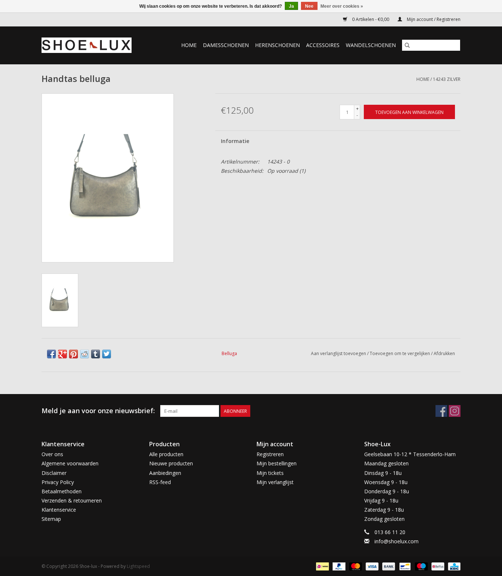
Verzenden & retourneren (72, 500)
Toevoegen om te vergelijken (400, 353)
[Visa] (371, 566)
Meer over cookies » (341, 6)
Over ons (52, 454)
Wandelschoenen (371, 45)
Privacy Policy (58, 482)
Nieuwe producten (171, 463)
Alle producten (166, 454)
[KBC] (452, 566)
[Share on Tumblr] (95, 354)
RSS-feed (160, 482)
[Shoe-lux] (92, 45)
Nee (309, 6)
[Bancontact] (404, 566)
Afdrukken (444, 353)
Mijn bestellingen (277, 463)
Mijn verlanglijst (275, 482)
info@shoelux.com (396, 541)
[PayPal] (338, 566)
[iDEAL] (321, 566)
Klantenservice (59, 509)
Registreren (270, 454)
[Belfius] (437, 566)
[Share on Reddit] (84, 354)
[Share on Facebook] (51, 354)
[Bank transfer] (388, 566)
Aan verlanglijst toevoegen (339, 353)
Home (189, 45)
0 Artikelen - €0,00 (370, 19)
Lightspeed (138, 566)
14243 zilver (446, 79)
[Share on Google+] (62, 354)
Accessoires (323, 45)
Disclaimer (54, 472)
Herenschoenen (277, 45)
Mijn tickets (270, 472)
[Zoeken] (407, 45)
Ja (291, 6)
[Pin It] (73, 354)
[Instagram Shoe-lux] (454, 411)
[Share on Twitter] (106, 354)
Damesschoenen (226, 45)
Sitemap (51, 518)
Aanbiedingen (165, 472)
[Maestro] (420, 566)
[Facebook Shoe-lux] (441, 411)
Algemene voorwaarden (70, 463)
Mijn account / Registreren (433, 19)
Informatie (235, 140)
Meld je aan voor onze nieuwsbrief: (98, 411)
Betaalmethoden (62, 491)
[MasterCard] (355, 566)
